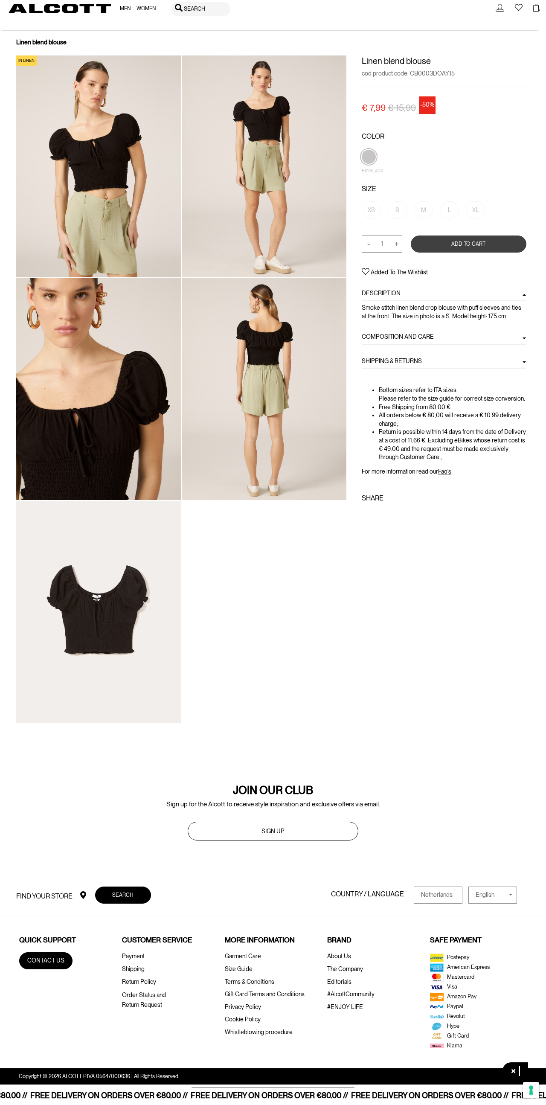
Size (369, 189)
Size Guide (239, 968)
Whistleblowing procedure (259, 1032)
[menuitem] (125, 8)
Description (381, 293)
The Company (345, 968)
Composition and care (398, 336)
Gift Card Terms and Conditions (265, 994)
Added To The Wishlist (398, 272)
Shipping (133, 968)
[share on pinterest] (393, 516)
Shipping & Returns (392, 360)
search (123, 895)
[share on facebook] (367, 516)
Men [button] (125, 9)
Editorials (339, 981)
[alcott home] (60, 8)
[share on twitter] (379, 516)
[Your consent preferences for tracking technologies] (531, 1090)
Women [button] (146, 9)
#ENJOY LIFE (345, 1006)
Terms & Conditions (249, 981)
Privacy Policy (243, 1006)
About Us (339, 956)
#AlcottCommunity (351, 994)
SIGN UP (273, 831)
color (373, 136)
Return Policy (139, 981)
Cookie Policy (243, 1019)
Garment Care (243, 956)
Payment (133, 956)
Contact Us (45, 960)
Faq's (444, 471)
